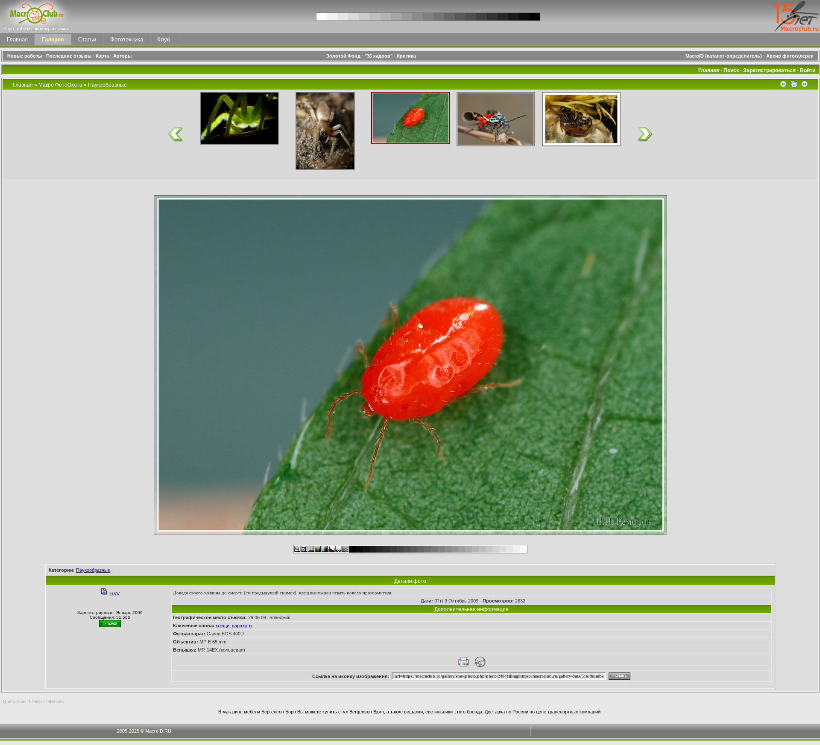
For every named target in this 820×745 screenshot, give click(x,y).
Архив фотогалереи (790, 55)
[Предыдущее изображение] (783, 86)
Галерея (53, 39)
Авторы (122, 55)
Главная (17, 39)
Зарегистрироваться (769, 70)
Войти (807, 70)
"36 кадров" (378, 55)
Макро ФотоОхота (60, 85)
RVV (115, 593)
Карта (102, 55)
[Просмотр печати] (463, 666)
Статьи (87, 39)
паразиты (242, 625)
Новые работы (24, 55)
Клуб (163, 39)
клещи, (223, 625)
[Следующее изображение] (804, 86)
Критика (406, 55)
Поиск (731, 70)
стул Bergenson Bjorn (361, 711)
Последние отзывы (68, 55)
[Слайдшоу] (794, 86)
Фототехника (126, 39)
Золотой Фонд (343, 55)
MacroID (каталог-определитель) (723, 55)
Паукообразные (107, 85)
